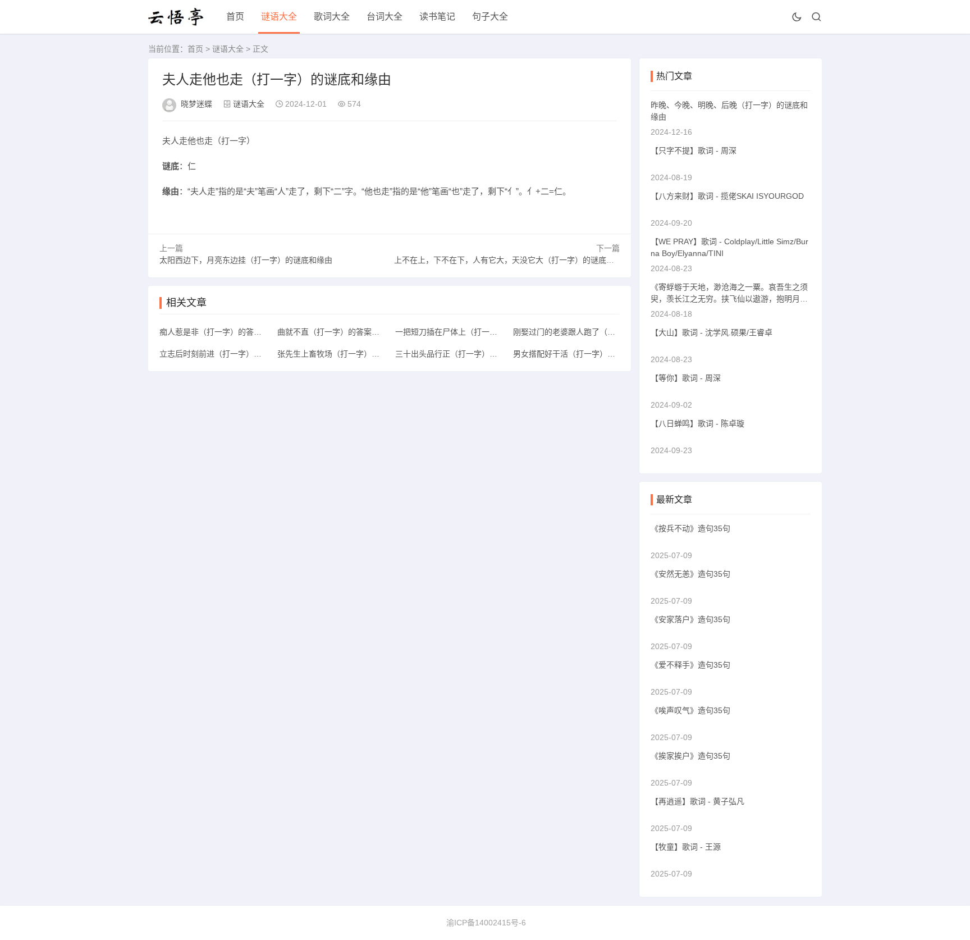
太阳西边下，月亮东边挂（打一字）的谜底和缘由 (245, 259)
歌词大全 (332, 16)
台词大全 (384, 16)
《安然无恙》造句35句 (690, 573)
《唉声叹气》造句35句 (690, 710)
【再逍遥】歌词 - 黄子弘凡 (697, 801)
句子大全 (490, 16)
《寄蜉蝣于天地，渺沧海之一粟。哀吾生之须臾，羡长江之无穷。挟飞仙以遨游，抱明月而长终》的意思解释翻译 (729, 298)
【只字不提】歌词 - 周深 (693, 150)
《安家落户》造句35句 (690, 619)
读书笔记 (437, 16)
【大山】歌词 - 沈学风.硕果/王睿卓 (711, 332)
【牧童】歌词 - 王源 (686, 846)
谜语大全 (279, 16)
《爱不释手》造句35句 (690, 664)
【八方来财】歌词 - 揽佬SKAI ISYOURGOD (727, 195)
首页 (235, 16)
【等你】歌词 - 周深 (686, 377)
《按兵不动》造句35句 (690, 528)
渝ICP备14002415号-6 (486, 922)
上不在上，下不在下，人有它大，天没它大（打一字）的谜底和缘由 (512, 259)
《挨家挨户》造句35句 (690, 755)
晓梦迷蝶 (196, 103)
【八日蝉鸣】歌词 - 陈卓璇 (697, 423)
